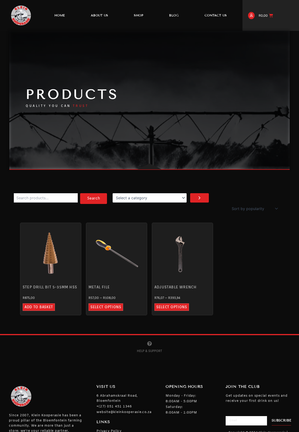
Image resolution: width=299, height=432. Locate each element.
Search (93, 198)
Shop (138, 15)
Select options (105, 307)
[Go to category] (199, 198)
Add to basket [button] (39, 307)
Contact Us (216, 15)
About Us (99, 15)
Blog (174, 15)
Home (59, 15)
